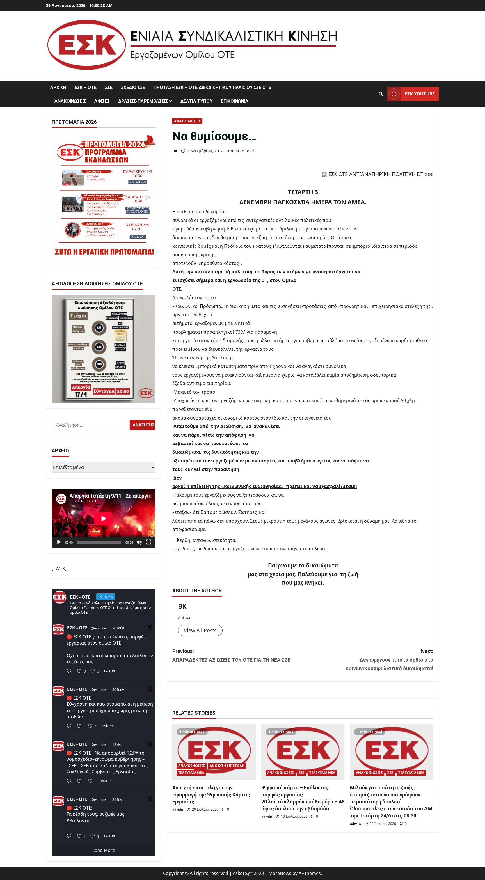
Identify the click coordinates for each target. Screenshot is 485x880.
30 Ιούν (118, 628)
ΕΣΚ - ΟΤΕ (77, 628)
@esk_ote (98, 628)
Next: (389, 659)
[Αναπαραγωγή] (59, 542)
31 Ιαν (117, 799)
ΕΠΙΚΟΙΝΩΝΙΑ (234, 101)
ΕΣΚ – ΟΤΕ (86, 87)
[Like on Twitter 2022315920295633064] (92, 781)
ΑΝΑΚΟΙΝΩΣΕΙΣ (70, 101)
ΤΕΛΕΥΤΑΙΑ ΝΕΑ (191, 772)
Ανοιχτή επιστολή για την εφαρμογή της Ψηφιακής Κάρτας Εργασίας (211, 795)
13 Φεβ (118, 744)
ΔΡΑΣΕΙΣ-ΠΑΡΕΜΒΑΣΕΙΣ (143, 101)
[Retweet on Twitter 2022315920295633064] (81, 781)
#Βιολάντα (78, 820)
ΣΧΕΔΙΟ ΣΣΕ (133, 87)
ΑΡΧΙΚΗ (58, 87)
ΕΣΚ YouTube (420, 94)
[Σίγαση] (139, 542)
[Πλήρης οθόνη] (148, 542)
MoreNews (280, 873)
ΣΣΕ (109, 87)
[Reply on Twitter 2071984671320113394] (70, 726)
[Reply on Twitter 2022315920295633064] (70, 781)
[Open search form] (381, 93)
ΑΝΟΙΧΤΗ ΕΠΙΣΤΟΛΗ (227, 765)
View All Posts (200, 630)
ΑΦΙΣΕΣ (102, 101)
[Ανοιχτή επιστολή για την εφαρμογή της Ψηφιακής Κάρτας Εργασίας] (214, 752)
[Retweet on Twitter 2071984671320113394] (81, 726)
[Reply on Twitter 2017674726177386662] (70, 836)
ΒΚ (174, 150)
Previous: (231, 655)
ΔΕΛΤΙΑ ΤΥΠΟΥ (196, 101)
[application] (103, 518)
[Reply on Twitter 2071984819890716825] (70, 671)
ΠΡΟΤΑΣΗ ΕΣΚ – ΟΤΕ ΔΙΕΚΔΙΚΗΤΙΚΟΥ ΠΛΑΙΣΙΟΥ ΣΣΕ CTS (212, 87)
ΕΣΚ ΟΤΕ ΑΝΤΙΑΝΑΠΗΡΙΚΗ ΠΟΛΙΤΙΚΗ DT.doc (380, 174)
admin (177, 809)
